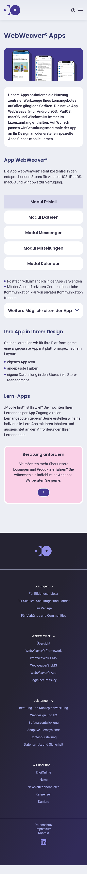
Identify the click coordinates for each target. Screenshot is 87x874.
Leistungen (41, 701)
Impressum (44, 829)
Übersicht (43, 643)
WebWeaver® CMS (43, 658)
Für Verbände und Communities (43, 616)
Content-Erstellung (44, 737)
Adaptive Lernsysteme (43, 730)
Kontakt (43, 833)
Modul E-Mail (44, 202)
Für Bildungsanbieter (43, 594)
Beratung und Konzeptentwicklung (43, 708)
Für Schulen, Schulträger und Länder (43, 601)
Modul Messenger (43, 233)
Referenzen (44, 794)
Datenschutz (44, 825)
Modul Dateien (43, 217)
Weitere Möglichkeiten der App (40, 310)
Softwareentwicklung (44, 723)
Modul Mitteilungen (43, 248)
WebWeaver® (41, 636)
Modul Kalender (43, 263)
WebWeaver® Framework (43, 651)
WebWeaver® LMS (43, 665)
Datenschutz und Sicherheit (43, 744)
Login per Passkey (44, 680)
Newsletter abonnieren (43, 787)
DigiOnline (43, 772)
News (44, 780)
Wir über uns (41, 765)
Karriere (43, 802)
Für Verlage (43, 608)
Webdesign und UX (43, 715)
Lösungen (41, 586)
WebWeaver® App (43, 673)
